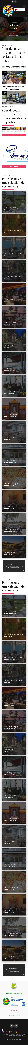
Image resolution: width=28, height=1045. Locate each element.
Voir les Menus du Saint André (14, 135)
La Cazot (23, 1034)
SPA (6, 1035)
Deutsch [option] (19, 1031)
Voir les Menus (14, 166)
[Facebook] (12, 1)
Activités (10, 1035)
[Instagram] (15, 1)
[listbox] (19, 9)
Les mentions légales (14, 1015)
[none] (19, 9)
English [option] (6, 1031)
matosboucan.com (17, 1039)
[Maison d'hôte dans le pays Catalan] (8, 11)
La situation (5, 1034)
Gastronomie (21, 1035)
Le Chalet (18, 1034)
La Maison (12, 1034)
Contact (12, 1037)
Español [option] (12, 1031)
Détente (15, 1035)
